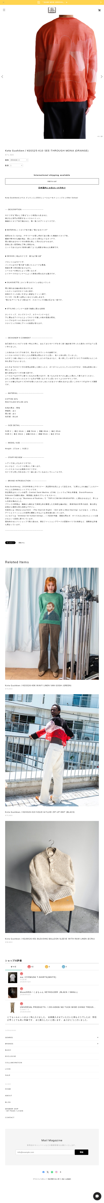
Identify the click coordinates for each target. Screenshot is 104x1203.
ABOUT (8, 1096)
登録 (81, 1152)
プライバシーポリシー (40, 1179)
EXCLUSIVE (10, 1056)
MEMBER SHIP (12, 1109)
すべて (13, 967)
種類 (7, 160)
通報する (22, 542)
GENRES (9, 1037)
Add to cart (52, 181)
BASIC (8, 1050)
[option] (52, 76)
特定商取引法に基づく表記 (56, 1179)
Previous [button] (2, 76)
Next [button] (101, 76)
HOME (8, 1089)
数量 (7, 165)
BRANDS (9, 1044)
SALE (7, 1075)
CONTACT (9, 1117)
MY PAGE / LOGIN (14, 1111)
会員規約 (68, 1179)
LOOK (8, 1069)
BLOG (8, 1102)
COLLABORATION (13, 1063)
